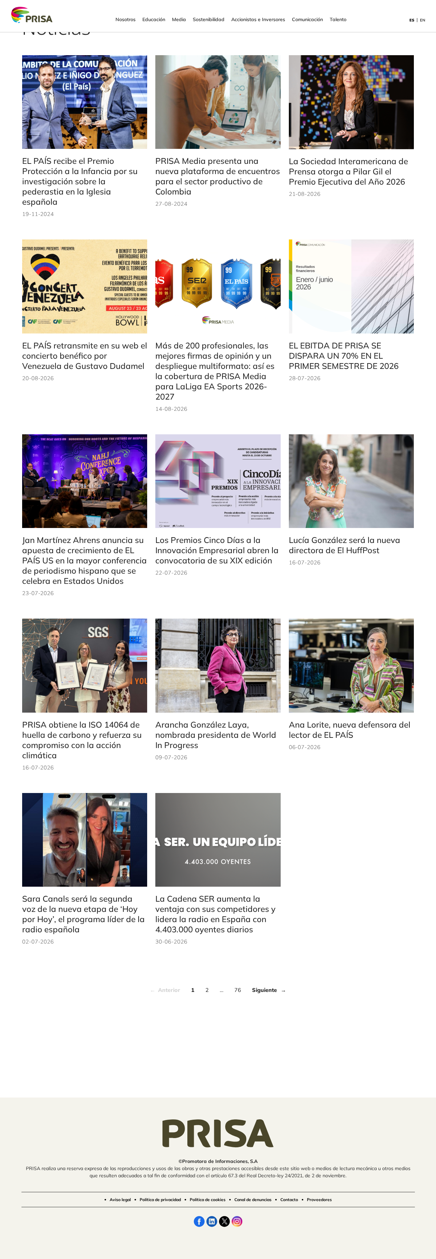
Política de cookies (207, 1199)
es (411, 20)
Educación (153, 19)
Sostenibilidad (208, 19)
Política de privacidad (160, 1199)
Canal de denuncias (252, 1199)
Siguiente (264, 989)
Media (179, 19)
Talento (338, 19)
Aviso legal (120, 1199)
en (422, 20)
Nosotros (125, 19)
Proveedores (319, 1199)
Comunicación (307, 19)
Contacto (289, 1199)
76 (237, 989)
